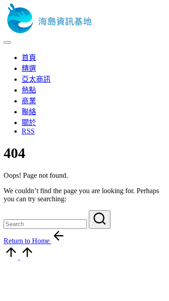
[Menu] (7, 42)
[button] (99, 219)
